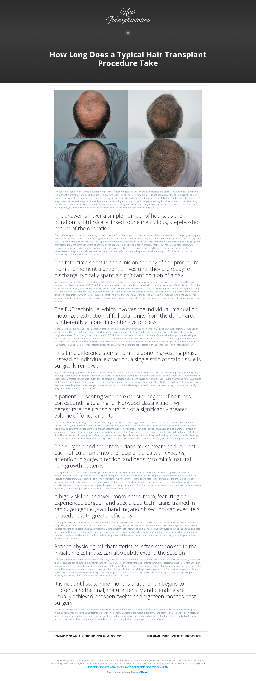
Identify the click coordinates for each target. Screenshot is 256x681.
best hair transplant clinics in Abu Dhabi (146, 666)
